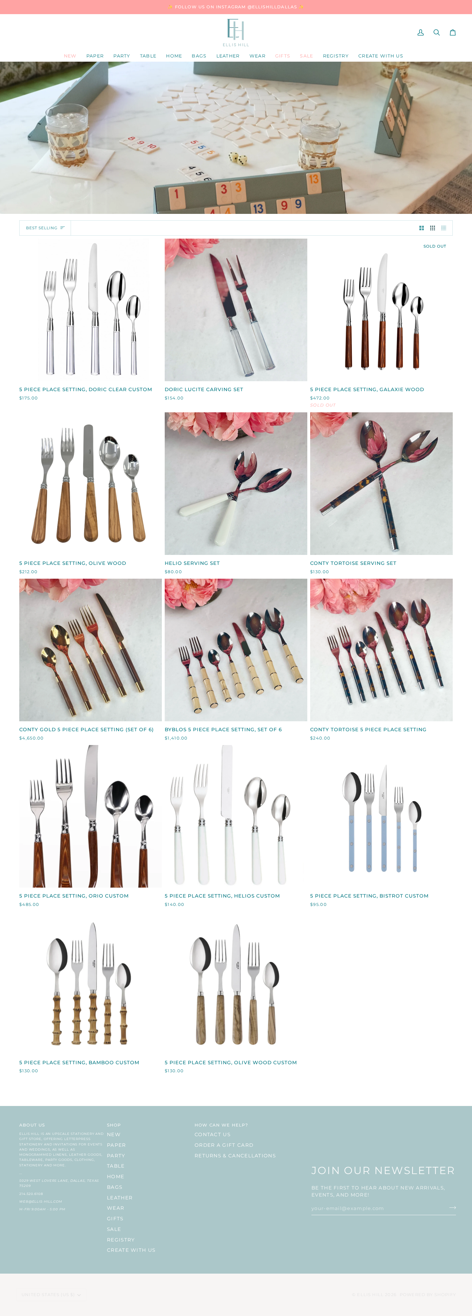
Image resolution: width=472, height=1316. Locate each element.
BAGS (114, 1187)
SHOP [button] (114, 1124)
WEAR (115, 1208)
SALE (114, 1229)
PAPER (116, 1145)
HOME (115, 1177)
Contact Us (213, 1134)
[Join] (450, 1208)
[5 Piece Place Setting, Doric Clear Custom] (90, 310)
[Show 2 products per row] (421, 228)
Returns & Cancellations (235, 1156)
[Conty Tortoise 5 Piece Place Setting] (381, 650)
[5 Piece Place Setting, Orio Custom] (90, 816)
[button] (95, 56)
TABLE (116, 1166)
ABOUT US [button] (32, 1124)
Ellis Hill (370, 1294)
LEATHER (120, 1198)
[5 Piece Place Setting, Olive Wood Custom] (236, 983)
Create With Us (131, 1250)
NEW (114, 1134)
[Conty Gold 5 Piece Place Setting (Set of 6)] (90, 650)
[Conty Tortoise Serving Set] (381, 483)
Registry (121, 1240)
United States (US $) (48, 1294)
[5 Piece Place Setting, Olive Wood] (90, 483)
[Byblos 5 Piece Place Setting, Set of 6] (236, 650)
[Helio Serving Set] (236, 483)
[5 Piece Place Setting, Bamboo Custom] (90, 983)
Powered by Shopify (428, 1294)
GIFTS (115, 1219)
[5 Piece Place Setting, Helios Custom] (236, 816)
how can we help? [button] (221, 1124)
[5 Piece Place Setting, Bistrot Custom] (381, 816)
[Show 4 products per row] (445, 228)
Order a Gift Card (224, 1145)
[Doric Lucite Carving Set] (236, 310)
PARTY (116, 1156)
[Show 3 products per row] (432, 228)
